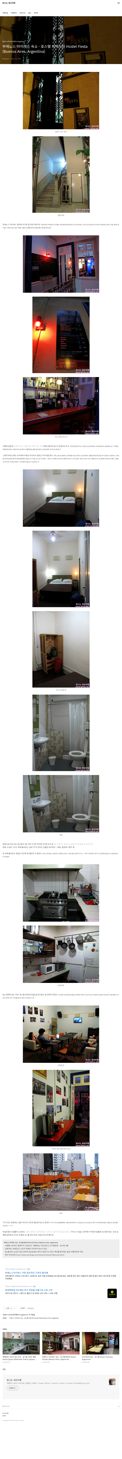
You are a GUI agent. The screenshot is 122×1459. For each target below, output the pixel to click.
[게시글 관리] (14, 1308)
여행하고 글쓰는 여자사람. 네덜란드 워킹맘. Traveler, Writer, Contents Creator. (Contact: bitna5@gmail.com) (48, 1383)
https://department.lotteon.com (18, 1286)
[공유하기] (11, 1308)
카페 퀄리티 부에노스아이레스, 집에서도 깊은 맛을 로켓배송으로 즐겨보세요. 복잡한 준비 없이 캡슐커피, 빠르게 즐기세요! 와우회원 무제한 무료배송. (60, 1277)
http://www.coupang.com (15, 1269)
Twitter (5, 1414)
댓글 (4, 1369)
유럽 (29, 13)
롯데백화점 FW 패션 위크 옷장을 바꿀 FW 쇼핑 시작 (29, 1290)
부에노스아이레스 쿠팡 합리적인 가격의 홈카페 (26, 1272)
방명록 (36, 13)
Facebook (6, 1410)
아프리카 (22, 13)
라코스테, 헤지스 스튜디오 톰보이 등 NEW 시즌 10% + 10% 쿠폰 (31, 1293)
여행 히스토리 (7, 1422)
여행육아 (14, 13)
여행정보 (5, 13)
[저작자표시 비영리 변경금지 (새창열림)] (31, 1308)
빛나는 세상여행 (8, 3)
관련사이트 (6, 1406)
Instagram (6, 1418)
